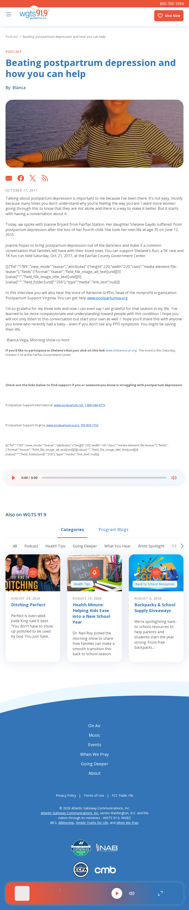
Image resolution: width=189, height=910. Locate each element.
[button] (116, 893)
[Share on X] (33, 178)
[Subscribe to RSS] (44, 178)
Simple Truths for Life (92, 822)
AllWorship (66, 822)
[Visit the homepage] (34, 12)
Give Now (172, 15)
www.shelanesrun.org (120, 350)
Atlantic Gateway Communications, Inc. (70, 813)
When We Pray (127, 822)
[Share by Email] (9, 178)
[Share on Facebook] (21, 178)
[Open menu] (9, 14)
